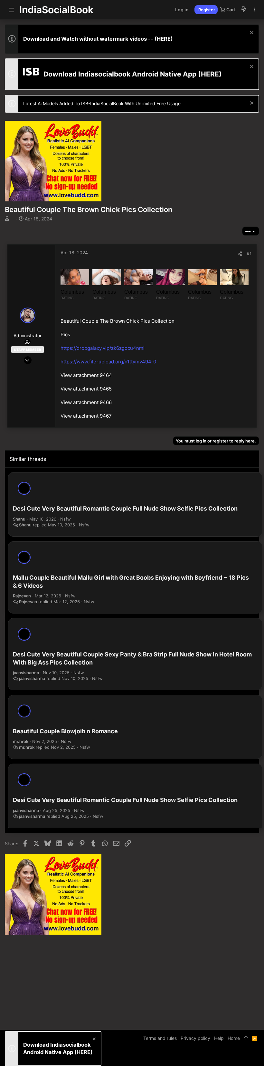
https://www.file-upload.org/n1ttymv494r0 (108, 362)
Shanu (19, 519)
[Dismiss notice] (251, 33)
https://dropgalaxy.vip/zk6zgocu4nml (103, 348)
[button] (11, 9)
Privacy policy (195, 1038)
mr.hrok (20, 741)
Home (234, 1038)
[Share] (239, 253)
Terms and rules (160, 1038)
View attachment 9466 (86, 402)
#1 (249, 253)
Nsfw (65, 519)
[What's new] (243, 9)
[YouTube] (256, 1056)
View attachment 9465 (86, 389)
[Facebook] (227, 1056)
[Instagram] (237, 1056)
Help (219, 1038)
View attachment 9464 (86, 375)
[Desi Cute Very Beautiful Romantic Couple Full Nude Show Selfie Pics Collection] (24, 488)
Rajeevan (22, 595)
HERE (164, 39)
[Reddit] (247, 1056)
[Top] (246, 1038)
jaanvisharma (26, 672)
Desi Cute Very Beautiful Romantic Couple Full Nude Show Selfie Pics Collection (125, 508)
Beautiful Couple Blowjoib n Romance (65, 731)
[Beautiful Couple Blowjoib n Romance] (24, 711)
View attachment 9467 (86, 416)
